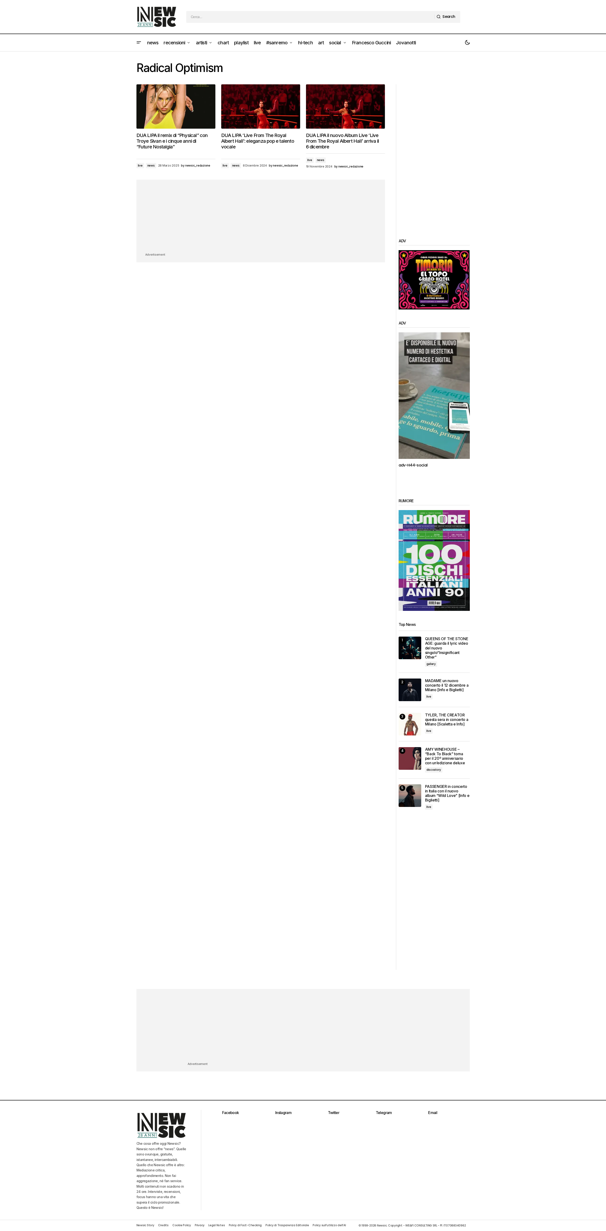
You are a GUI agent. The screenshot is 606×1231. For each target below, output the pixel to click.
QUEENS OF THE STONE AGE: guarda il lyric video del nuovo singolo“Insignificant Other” (446, 648)
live (140, 165)
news (151, 165)
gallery (431, 664)
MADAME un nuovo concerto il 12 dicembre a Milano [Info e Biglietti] (447, 685)
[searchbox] (310, 17)
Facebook (230, 1112)
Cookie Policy (181, 1225)
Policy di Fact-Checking (245, 1225)
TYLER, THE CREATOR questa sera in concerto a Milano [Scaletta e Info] (446, 719)
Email (432, 1112)
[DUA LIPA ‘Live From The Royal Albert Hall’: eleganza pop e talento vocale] (260, 106)
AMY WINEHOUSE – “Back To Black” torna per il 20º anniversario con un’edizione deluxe (445, 756)
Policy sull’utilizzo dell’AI (329, 1225)
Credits (163, 1225)
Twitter (334, 1112)
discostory (433, 769)
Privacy (200, 1225)
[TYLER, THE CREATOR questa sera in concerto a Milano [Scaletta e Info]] (410, 724)
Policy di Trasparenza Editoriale (287, 1225)
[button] (139, 42)
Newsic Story (145, 1225)
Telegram (384, 1112)
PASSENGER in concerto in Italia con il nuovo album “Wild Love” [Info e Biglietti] (447, 793)
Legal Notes (216, 1225)
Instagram (283, 1112)
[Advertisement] (260, 218)
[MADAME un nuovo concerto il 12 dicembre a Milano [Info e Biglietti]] (410, 690)
